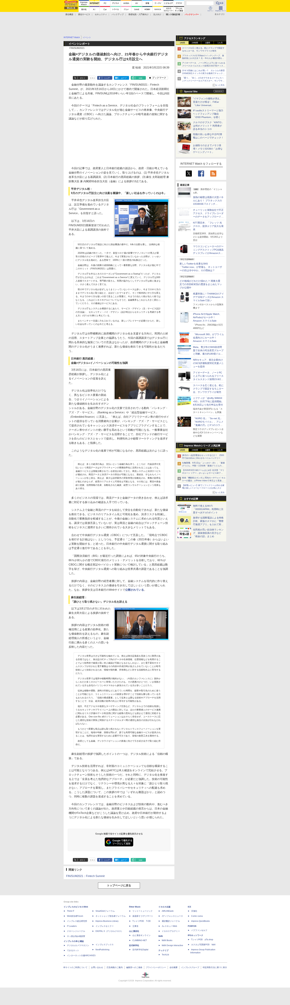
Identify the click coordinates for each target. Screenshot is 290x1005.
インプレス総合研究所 (77, 921)
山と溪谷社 (134, 931)
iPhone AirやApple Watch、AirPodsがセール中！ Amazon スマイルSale (207, 317)
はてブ (124, 78)
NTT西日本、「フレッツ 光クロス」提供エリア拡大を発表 (208, 226)
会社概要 (174, 967)
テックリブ (163, 950)
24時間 (195, 43)
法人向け (157, 14)
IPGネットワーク (195, 935)
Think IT (70, 911)
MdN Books (167, 940)
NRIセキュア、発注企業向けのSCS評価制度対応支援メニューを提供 (208, 363)
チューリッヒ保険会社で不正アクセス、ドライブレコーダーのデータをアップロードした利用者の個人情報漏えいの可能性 (208, 217)
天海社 (194, 911)
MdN (160, 936)
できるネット (73, 950)
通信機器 (69, 14)
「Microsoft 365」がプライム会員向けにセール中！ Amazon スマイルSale (208, 337)
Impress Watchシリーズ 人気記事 (202, 445)
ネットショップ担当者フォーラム (110, 916)
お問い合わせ (97, 967)
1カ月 (220, 43)
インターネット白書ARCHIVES (81, 955)
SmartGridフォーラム (105, 911)
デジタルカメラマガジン (78, 945)
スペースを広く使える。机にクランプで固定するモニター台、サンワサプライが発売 (208, 388)
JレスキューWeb (169, 926)
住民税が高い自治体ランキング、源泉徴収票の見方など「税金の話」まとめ (208, 533)
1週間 (207, 43)
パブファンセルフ (199, 930)
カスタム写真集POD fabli (203, 944)
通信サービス (84, 14)
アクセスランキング (194, 38)
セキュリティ (101, 14)
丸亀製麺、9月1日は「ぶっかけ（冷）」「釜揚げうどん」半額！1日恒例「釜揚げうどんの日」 (203, 466)
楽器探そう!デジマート (142, 916)
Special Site (191, 91)
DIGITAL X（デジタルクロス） (109, 931)
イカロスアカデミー (171, 931)
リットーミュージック (142, 911)
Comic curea (197, 916)
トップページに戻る (119, 885)
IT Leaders (72, 926)
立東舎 (135, 926)
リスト (92, 78)
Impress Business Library (106, 921)
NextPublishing (102, 949)
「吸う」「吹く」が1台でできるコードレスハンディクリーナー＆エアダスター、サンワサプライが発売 (203, 81)
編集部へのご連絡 (134, 967)
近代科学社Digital (140, 949)
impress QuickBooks (200, 921)
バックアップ (118, 14)
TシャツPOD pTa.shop (202, 939)
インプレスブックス (104, 944)
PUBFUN (192, 926)
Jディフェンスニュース (172, 916)
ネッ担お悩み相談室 (76, 936)
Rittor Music (135, 907)
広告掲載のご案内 (115, 967)
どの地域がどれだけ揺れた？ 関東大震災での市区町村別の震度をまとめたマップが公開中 (201, 284)
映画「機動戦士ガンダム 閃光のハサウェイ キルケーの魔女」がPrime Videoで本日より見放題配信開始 (203, 481)
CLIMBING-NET (139, 940)
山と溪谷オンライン (141, 935)
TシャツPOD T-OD (141, 921)
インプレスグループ (190, 967)
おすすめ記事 (191, 498)
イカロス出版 (164, 907)
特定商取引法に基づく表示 (215, 967)
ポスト (82, 78)
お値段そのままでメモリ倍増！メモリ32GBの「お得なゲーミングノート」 (208, 148)
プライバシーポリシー (156, 967)
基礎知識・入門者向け (138, 14)
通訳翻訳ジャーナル (171, 921)
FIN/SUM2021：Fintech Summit (85, 876)
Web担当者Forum (75, 916)
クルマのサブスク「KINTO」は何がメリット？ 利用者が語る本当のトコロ (208, 125)
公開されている (134, 589)
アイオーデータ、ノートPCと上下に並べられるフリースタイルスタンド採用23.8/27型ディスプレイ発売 (203, 66)
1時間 (182, 43)
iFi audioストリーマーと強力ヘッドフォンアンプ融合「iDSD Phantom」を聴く (208, 113)
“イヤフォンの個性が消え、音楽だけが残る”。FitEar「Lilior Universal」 (207, 102)
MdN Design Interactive (172, 945)
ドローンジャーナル (76, 931)
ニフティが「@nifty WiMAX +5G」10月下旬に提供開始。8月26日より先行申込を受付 (208, 401)
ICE (189, 907)
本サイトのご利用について (75, 967)
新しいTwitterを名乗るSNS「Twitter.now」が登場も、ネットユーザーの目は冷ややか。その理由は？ (201, 267)
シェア (107, 78)
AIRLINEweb (168, 911)
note (140, 78)
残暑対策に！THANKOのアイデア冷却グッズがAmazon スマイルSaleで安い (208, 297)
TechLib (165, 954)
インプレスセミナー (104, 926)
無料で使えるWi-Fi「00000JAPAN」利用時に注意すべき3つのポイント (208, 509)
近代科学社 (134, 945)
